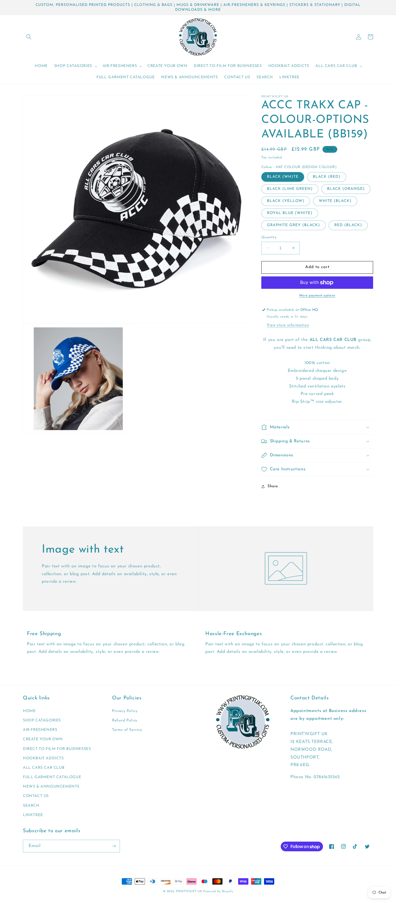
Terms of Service (127, 730)
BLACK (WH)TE (282, 177)
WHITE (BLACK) (335, 201)
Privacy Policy (124, 711)
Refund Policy (124, 720)
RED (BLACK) (348, 225)
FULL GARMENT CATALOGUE (52, 777)
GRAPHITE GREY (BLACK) (293, 225)
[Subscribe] (114, 846)
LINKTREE (33, 815)
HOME (29, 711)
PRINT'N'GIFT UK (189, 891)
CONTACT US (36, 796)
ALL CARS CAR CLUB (43, 768)
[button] (29, 37)
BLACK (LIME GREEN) (290, 189)
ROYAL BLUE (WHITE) (289, 213)
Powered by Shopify (218, 891)
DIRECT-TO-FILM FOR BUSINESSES (57, 749)
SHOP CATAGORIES (42, 720)
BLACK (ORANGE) (346, 189)
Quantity (268, 237)
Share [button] (273, 486)
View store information (288, 325)
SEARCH (31, 806)
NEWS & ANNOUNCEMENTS (51, 787)
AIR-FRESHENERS (40, 730)
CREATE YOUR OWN (43, 739)
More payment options (317, 295)
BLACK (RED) (327, 177)
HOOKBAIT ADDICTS (43, 758)
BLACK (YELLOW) (285, 201)
